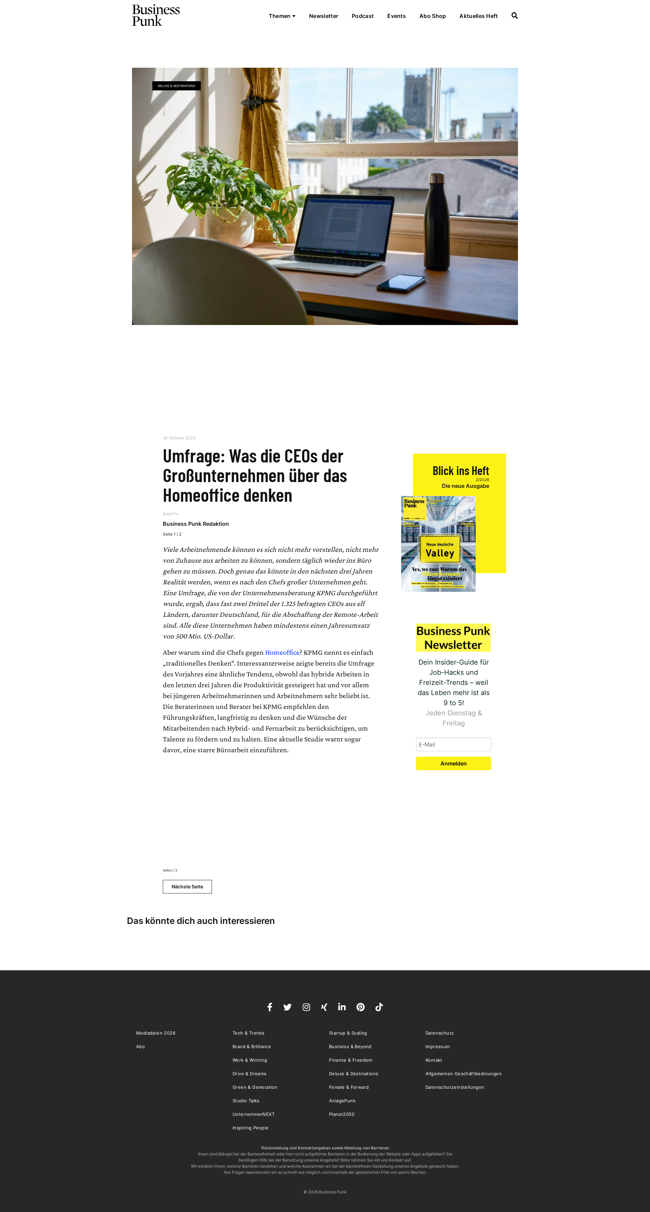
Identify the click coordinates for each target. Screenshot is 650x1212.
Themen (280, 16)
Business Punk (156, 15)
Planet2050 (341, 1114)
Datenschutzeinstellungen (455, 1087)
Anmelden (453, 763)
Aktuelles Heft (478, 16)
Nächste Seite (187, 886)
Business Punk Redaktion (196, 523)
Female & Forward (349, 1087)
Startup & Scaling (348, 1033)
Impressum (438, 1046)
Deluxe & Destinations (176, 86)
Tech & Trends (248, 1033)
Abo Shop (432, 16)
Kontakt (434, 1060)
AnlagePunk (342, 1100)
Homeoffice (282, 652)
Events (396, 16)
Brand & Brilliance (252, 1046)
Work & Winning (250, 1060)
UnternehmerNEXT (254, 1114)
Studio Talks (246, 1100)
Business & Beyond (350, 1046)
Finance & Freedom (350, 1060)
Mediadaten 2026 (155, 1033)
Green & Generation (255, 1087)
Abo (140, 1046)
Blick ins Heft (461, 470)
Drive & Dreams (250, 1073)
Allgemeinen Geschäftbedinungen (464, 1073)
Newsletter (323, 16)
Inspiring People (250, 1127)
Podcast (363, 16)
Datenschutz (440, 1033)
